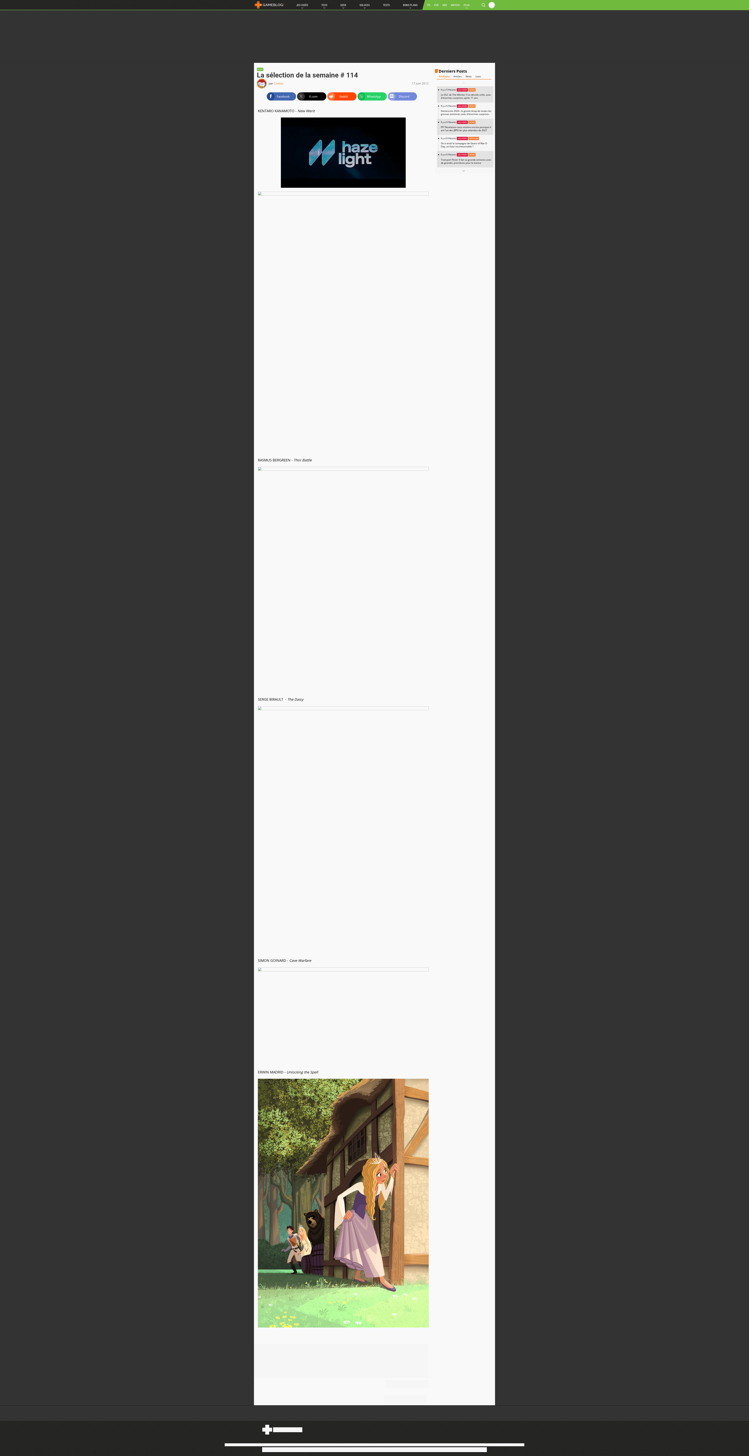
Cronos (278, 83)
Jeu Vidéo (302, 5)
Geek (343, 5)
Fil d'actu (444, 76)
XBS (444, 5)
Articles (457, 76)
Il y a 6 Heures (466, 110)
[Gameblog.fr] (269, 5)
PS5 (436, 5)
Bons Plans (410, 5)
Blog (260, 69)
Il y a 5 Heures (466, 94)
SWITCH (455, 5)
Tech (324, 5)
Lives (478, 76)
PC (428, 5)
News (469, 76)
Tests (386, 5)
